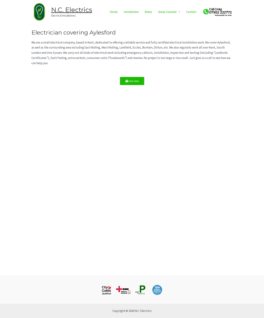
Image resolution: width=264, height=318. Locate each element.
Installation (131, 12)
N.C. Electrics (71, 10)
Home (114, 12)
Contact (191, 12)
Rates (148, 12)
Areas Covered (167, 12)
